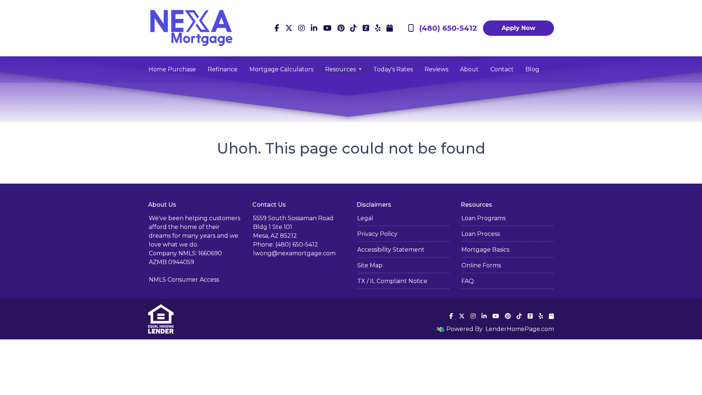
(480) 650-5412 (448, 28)
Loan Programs (483, 218)
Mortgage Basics (485, 249)
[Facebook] (277, 28)
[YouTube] (327, 28)
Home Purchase (172, 69)
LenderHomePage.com (520, 329)
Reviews (436, 69)
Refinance (223, 69)
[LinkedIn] (314, 28)
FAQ (467, 281)
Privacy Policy (377, 233)
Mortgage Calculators (281, 69)
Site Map (369, 265)
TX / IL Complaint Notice (392, 281)
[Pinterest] (340, 28)
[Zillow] (366, 28)
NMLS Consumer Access (184, 279)
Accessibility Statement (390, 249)
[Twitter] (288, 28)
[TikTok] (353, 28)
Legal (365, 218)
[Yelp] (378, 28)
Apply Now (518, 28)
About (469, 69)
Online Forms (481, 265)
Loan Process (480, 233)
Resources (341, 69)
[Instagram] (301, 28)
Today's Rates (393, 69)
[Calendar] (389, 28)
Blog (532, 69)
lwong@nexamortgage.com (294, 253)
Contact (502, 69)
